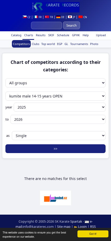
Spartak (76, 221)
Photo (94, 44)
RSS (93, 226)
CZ (28, 17)
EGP (59, 44)
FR (40, 17)
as (7, 135)
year (8, 107)
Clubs (35, 44)
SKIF (50, 35)
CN (85, 17)
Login (82, 226)
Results (40, 35)
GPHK (75, 35)
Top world (48, 44)
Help (85, 35)
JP (73, 17)
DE (62, 17)
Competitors (21, 44)
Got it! (93, 234)
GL (66, 44)
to (7, 119)
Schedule (62, 35)
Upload (101, 35)
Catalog (15, 35)
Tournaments (79, 44)
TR (51, 17)
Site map (63, 226)
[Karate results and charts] (55, 7)
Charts (28, 35)
